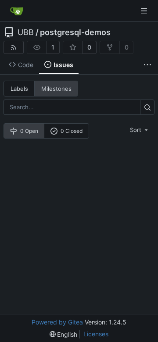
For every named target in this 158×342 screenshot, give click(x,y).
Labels (19, 88)
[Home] (16, 11)
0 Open (29, 131)
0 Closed (72, 131)
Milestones (56, 88)
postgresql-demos (75, 32)
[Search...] (147, 107)
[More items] (147, 65)
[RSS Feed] (14, 47)
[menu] (139, 130)
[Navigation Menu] (145, 11)
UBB (26, 32)
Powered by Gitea (57, 322)
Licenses (95, 334)
